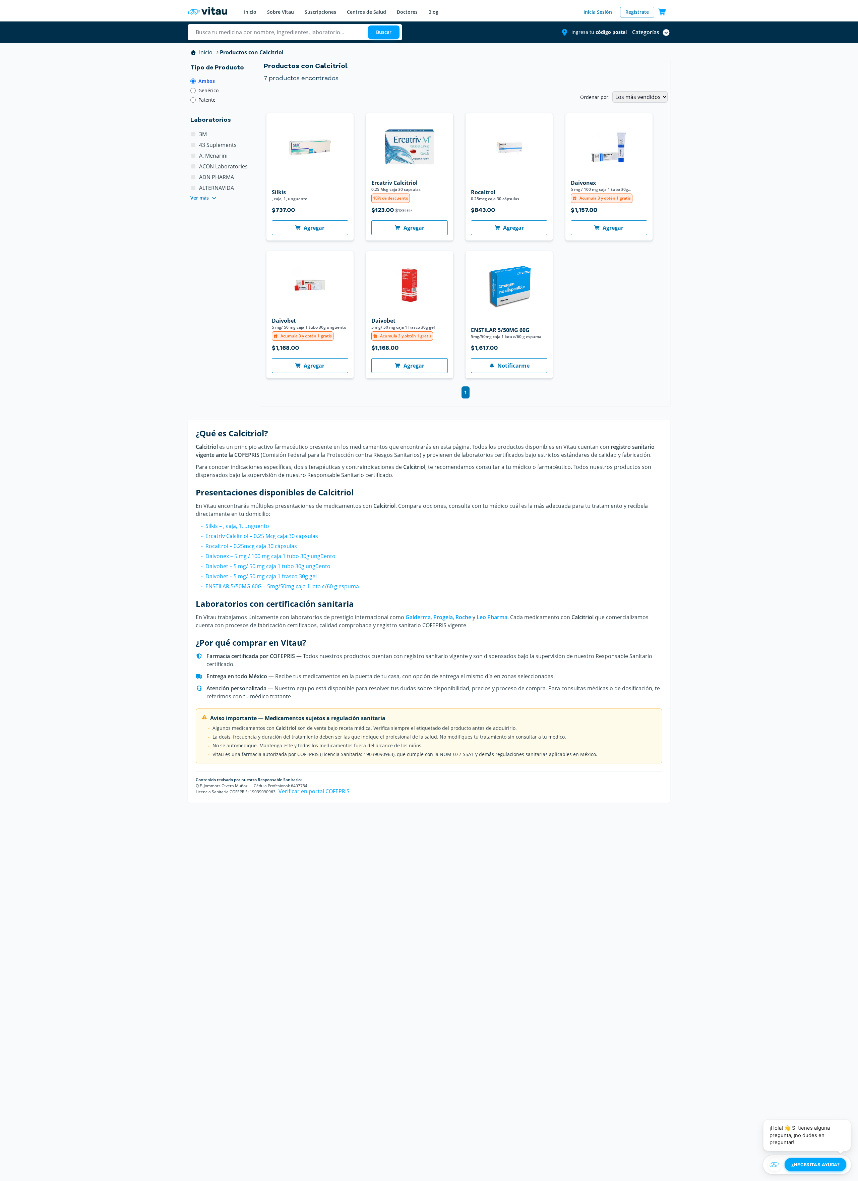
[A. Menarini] (193, 156)
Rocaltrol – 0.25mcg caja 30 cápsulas (251, 546)
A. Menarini (213, 155)
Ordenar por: (595, 97)
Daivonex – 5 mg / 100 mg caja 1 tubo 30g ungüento (270, 556)
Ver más (199, 198)
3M (203, 134)
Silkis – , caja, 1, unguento (237, 526)
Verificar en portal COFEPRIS (314, 791)
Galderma (418, 617)
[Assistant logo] (774, 1164)
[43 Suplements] (193, 145)
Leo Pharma (492, 617)
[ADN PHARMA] (193, 177)
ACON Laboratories (223, 166)
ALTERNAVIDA (216, 188)
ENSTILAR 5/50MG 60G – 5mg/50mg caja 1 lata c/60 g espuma (282, 586)
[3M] (193, 134)
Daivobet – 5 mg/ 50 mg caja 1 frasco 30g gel (261, 576)
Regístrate (637, 12)
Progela (443, 617)
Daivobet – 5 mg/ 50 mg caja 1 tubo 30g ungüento (267, 566)
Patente (207, 100)
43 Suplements (218, 145)
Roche (463, 617)
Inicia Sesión (598, 12)
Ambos (206, 81)
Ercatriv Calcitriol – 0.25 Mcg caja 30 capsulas (261, 536)
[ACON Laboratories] (193, 166)
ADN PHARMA (216, 177)
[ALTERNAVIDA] (193, 188)
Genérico (208, 90)
